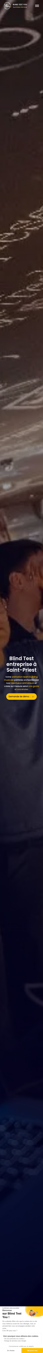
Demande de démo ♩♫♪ (21, 696)
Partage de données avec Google (15, 1341)
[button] (36, 6)
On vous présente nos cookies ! (14, 1339)
